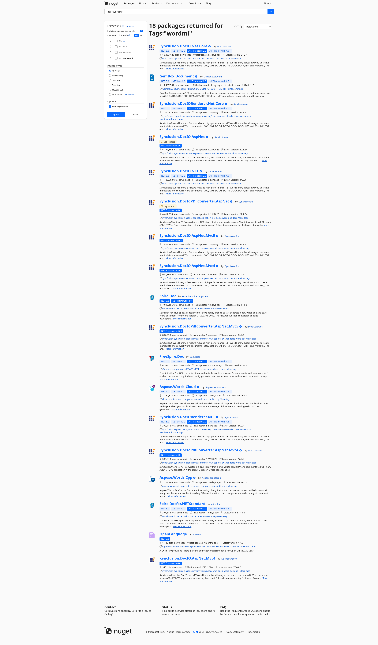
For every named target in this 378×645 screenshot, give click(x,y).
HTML (219, 88)
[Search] (270, 11)
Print (229, 88)
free (200, 368)
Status (167, 607)
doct (210, 368)
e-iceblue (187, 296)
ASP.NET (193, 368)
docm (216, 368)
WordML (211, 546)
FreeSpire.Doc (172, 356)
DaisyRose (195, 356)
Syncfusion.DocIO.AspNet (182, 136)
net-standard (193, 58)
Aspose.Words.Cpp (176, 477)
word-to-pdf (166, 118)
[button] (123, 26)
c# (209, 153)
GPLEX (253, 546)
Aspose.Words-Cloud (178, 386)
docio (248, 115)
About (170, 632)
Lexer (240, 546)
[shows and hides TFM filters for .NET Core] (110, 47)
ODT (203, 88)
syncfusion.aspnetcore (197, 115)
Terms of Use (183, 632)
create (195, 399)
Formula (220, 546)
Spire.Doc (168, 295)
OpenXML (167, 546)
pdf (172, 399)
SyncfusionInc (224, 46)
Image (214, 308)
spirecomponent (200, 296)
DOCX (192, 88)
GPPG (246, 546)
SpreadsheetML (198, 546)
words (165, 308)
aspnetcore (179, 115)
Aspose (210, 387)
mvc (199, 247)
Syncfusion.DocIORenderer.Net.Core (192, 103)
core (207, 58)
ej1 (175, 58)
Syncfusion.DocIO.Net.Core (183, 46)
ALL (136, 35)
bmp (217, 399)
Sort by (237, 26)
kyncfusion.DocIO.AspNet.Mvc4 (187, 558)
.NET (186, 368)
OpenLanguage (173, 534)
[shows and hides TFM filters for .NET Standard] (110, 52)
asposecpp (215, 477)
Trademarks (253, 632)
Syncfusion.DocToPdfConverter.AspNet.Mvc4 (199, 450)
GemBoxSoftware (213, 76)
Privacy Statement (234, 632)
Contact (110, 607)
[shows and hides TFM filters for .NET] (110, 41)
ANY (141, 35)
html (228, 58)
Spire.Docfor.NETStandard (182, 503)
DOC (198, 88)
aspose (165, 485)
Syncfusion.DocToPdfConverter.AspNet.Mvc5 (199, 326)
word (212, 58)
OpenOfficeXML (181, 546)
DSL (227, 546)
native (189, 485)
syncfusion (167, 58)
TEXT (178, 308)
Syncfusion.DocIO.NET (179, 171)
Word (186, 88)
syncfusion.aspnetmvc (185, 247)
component (177, 368)
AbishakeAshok (229, 558)
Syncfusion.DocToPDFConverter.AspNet (194, 201)
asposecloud (220, 387)
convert (178, 399)
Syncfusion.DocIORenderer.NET (187, 416)
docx (218, 58)
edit (201, 399)
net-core (182, 58)
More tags (236, 58)
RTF (224, 88)
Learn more (130, 26)
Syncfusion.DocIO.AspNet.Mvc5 (187, 235)
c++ (179, 485)
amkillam (197, 534)
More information (175, 68)
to (169, 399)
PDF (209, 88)
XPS (213, 88)
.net (202, 58)
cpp (183, 485)
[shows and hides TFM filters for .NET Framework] (110, 58)
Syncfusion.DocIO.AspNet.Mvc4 (187, 265)
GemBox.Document (177, 76)
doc (223, 58)
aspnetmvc (202, 338)
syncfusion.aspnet (183, 153)
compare (187, 399)
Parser (233, 546)
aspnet (196, 153)
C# (163, 368)
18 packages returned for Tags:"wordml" (186, 29)
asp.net (204, 153)
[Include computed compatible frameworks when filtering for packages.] (141, 31)
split (212, 399)
